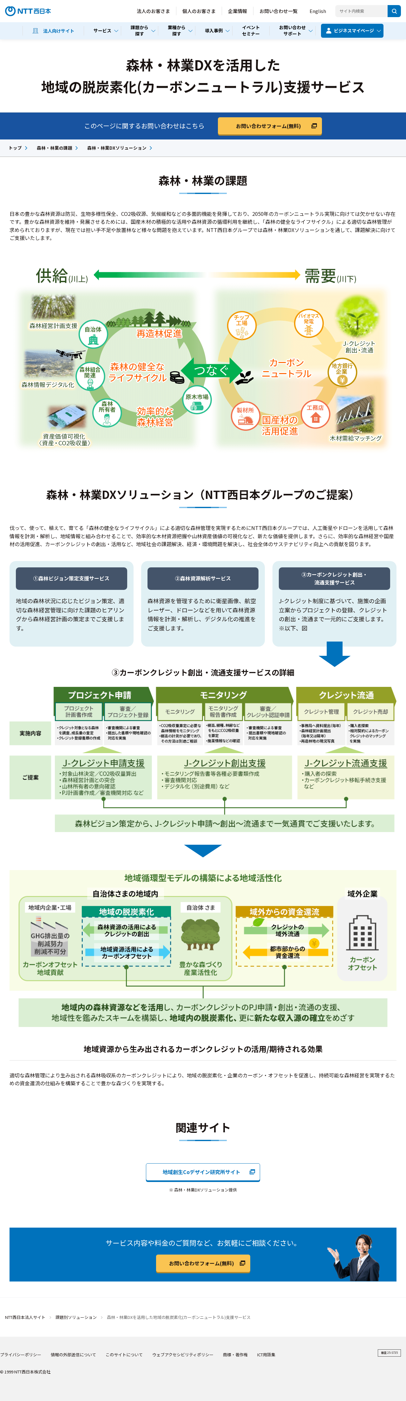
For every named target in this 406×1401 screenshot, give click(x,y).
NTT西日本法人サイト (25, 1317)
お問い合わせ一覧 (278, 11)
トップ (15, 148)
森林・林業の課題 (54, 148)
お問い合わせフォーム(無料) (268, 126)
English (318, 11)
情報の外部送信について (73, 1355)
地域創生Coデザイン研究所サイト (201, 1172)
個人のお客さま (199, 11)
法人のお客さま (153, 11)
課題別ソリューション (76, 1317)
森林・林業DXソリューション (117, 148)
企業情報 (237, 11)
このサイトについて (124, 1355)
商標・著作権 (235, 1355)
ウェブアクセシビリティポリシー (182, 1355)
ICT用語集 (266, 1355)
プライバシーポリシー (20, 1355)
